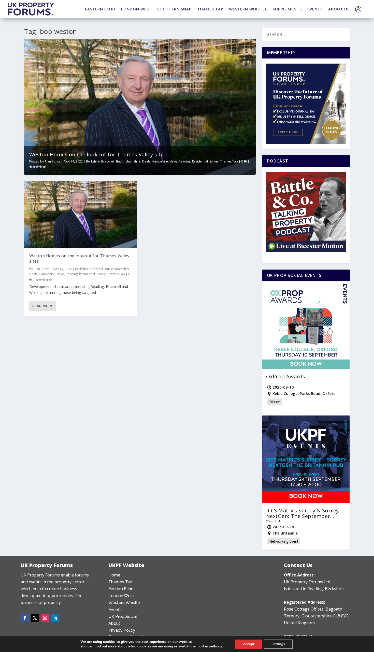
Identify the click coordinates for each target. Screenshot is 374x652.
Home (114, 575)
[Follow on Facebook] (25, 618)
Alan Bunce (53, 161)
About (114, 623)
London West (121, 595)
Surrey (214, 161)
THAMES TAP (210, 9)
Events (115, 609)
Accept (248, 644)
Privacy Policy (121, 630)
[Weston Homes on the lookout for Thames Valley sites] (80, 214)
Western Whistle (124, 602)
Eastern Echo (121, 588)
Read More (42, 305)
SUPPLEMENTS (287, 9)
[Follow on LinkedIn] (55, 618)
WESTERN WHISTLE (248, 9)
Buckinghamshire (128, 161)
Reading (185, 161)
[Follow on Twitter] (35, 618)
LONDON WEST (136, 9)
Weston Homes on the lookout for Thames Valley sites (79, 258)
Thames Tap (229, 161)
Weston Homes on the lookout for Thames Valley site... (98, 154)
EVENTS (315, 9)
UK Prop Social (122, 616)
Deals (146, 161)
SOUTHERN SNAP (174, 9)
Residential (200, 161)
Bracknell (107, 161)
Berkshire (93, 161)
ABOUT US (339, 9)
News (173, 161)
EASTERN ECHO (100, 9)
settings (215, 646)
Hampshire (160, 161)
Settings (278, 644)
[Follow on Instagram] (45, 618)
